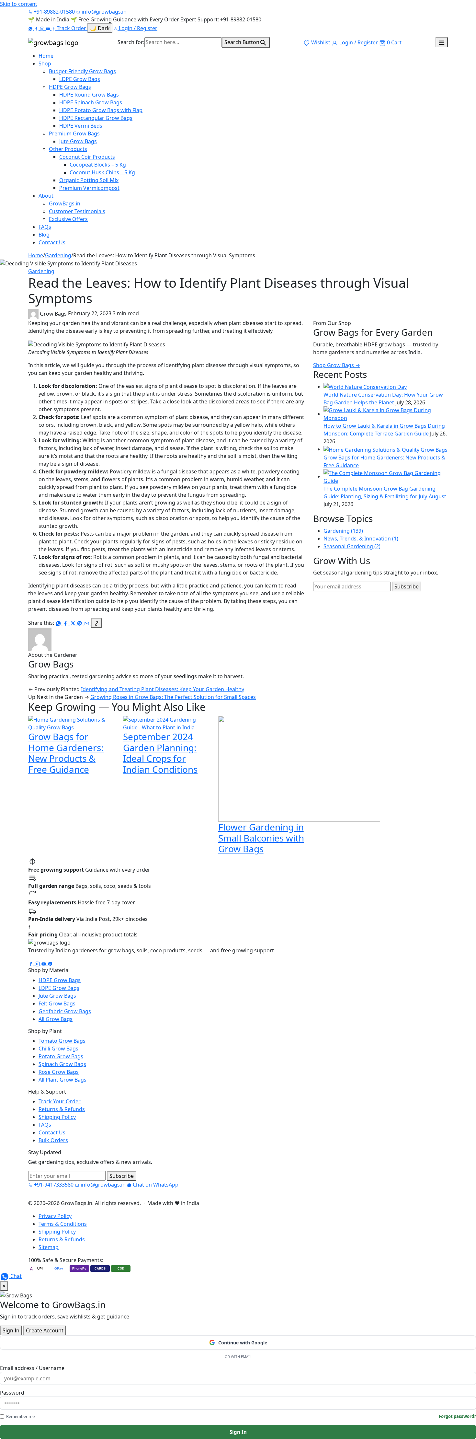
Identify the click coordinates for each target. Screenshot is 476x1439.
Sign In (11, 1330)
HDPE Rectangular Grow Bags (95, 118)
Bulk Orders (53, 1140)
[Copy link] (96, 623)
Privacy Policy (55, 1216)
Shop (45, 63)
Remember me (20, 1416)
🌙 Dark (100, 28)
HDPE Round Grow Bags (89, 94)
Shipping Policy (57, 1116)
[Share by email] (87, 622)
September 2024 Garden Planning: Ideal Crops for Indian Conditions (160, 752)
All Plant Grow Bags (62, 1079)
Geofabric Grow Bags (65, 1011)
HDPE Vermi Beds (80, 125)
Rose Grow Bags (59, 1071)
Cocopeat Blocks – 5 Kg (98, 164)
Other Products (68, 149)
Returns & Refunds (62, 1109)
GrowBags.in (64, 203)
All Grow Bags (56, 1019)
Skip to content (18, 3)
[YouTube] (48, 28)
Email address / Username (32, 1368)
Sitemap (49, 1247)
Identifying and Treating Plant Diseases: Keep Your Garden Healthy (162, 689)
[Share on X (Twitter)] (73, 622)
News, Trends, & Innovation (360, 538)
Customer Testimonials (77, 211)
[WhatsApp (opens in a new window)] (31, 28)
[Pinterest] (50, 963)
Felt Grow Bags (57, 1003)
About (46, 195)
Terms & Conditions (63, 1223)
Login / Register (137, 28)
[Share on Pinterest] (80, 622)
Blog (44, 234)
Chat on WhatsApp (154, 1184)
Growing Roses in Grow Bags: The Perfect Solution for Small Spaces (173, 697)
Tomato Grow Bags (62, 1040)
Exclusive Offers (68, 219)
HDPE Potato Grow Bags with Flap (100, 110)
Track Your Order (60, 1101)
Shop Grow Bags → (336, 365)
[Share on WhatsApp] (58, 622)
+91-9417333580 (54, 1184)
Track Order (71, 28)
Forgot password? (457, 1416)
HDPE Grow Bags (70, 86)
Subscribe (406, 586)
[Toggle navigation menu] (442, 42)
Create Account (44, 1330)
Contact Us (52, 242)
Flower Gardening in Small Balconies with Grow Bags (261, 838)
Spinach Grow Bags (62, 1064)
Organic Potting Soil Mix (89, 180)
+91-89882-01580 (54, 11)
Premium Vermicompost (89, 187)
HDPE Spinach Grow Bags (90, 102)
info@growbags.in (103, 11)
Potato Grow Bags (61, 1056)
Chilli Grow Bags (58, 1048)
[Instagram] (43, 28)
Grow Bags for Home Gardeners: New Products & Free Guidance (66, 752)
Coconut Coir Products (87, 156)
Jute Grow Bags (78, 141)
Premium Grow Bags (74, 133)
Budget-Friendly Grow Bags (82, 71)
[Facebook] (37, 28)
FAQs (45, 226)
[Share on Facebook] (66, 622)
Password (12, 1392)
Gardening (58, 255)
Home (46, 55)
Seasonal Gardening (351, 546)
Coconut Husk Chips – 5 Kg (102, 172)
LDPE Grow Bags (79, 79)
